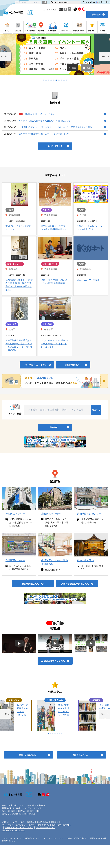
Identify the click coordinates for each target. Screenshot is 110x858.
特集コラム (55, 822)
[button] (5, 56)
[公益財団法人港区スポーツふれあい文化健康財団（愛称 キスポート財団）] (13, 12)
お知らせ (6, 822)
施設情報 (30, 822)
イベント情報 (18, 822)
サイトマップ (7, 825)
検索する (96, 409)
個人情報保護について (45, 827)
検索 (45, 2)
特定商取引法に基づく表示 (13, 830)
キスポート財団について (38, 825)
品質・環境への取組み (61, 825)
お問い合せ (21, 825)
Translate (105, 2)
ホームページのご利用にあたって (19, 827)
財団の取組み (42, 822)
